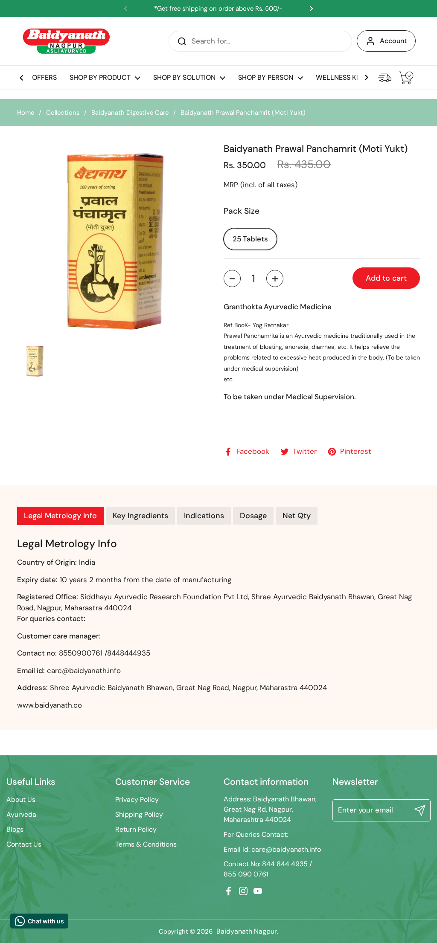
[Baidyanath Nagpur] (67, 41)
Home (25, 112)
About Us (20, 799)
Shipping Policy (139, 814)
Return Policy (136, 829)
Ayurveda (21, 814)
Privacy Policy (137, 799)
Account (393, 40)
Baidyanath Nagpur (246, 931)
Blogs (14, 829)
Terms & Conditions (146, 844)
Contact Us (23, 844)
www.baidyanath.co (49, 705)
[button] (232, 278)
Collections (62, 112)
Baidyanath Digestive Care (130, 112)
